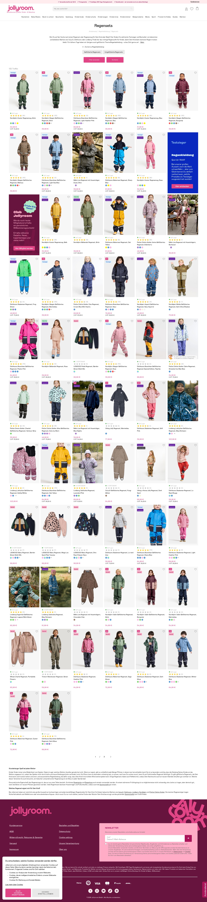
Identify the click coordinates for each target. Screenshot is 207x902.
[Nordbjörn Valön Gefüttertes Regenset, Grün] (106, 620)
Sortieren (115, 60)
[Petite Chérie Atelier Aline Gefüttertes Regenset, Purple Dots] (47, 433)
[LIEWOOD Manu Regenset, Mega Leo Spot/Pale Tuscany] (13, 557)
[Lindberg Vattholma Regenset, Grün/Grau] (79, 496)
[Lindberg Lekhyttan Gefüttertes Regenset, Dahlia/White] (172, 433)
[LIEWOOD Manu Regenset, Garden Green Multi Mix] (11, 557)
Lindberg (135, 792)
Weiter (110, 757)
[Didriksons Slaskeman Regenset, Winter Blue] (176, 557)
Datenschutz (64, 831)
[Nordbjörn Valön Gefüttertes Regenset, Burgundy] (108, 620)
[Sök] (131, 8)
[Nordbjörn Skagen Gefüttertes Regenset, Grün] (42, 123)
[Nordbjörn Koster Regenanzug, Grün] (11, 123)
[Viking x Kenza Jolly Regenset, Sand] (140, 496)
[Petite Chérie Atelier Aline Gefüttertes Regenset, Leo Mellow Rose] (49, 433)
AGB (11, 831)
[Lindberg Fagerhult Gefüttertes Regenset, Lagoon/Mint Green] (11, 620)
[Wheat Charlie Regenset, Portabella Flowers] (11, 682)
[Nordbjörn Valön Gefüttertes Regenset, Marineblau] (110, 620)
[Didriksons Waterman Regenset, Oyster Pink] (108, 682)
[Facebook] (90, 891)
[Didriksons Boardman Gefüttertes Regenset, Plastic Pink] (108, 309)
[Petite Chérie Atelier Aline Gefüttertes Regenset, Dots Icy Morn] (42, 433)
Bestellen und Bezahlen (69, 825)
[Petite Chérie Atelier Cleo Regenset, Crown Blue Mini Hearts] (74, 309)
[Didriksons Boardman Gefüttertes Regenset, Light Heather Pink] (74, 123)
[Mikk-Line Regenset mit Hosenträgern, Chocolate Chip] (74, 620)
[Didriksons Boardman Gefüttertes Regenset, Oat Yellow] (110, 309)
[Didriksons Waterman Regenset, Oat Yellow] (108, 185)
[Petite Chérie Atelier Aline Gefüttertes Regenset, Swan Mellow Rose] (45, 433)
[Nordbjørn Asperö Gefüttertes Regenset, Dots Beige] (142, 309)
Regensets (114, 31)
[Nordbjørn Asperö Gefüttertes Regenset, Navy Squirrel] (138, 309)
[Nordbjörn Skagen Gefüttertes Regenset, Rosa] (106, 371)
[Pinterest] (117, 891)
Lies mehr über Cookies (14, 884)
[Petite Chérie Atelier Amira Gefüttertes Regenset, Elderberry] (138, 247)
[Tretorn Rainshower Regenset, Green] (42, 682)
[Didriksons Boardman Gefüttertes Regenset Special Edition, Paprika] (138, 371)
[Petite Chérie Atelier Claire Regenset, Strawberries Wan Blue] (169, 371)
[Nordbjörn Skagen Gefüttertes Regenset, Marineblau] (42, 309)
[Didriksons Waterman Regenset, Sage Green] (106, 682)
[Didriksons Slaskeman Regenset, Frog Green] (11, 309)
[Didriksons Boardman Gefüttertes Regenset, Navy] (106, 309)
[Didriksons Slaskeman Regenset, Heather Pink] (172, 557)
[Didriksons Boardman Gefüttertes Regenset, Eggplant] (81, 123)
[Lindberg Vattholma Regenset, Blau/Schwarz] (76, 496)
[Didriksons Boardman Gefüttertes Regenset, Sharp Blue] (113, 309)
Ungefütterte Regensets (114, 52)
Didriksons (128, 792)
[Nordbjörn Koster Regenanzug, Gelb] (17, 123)
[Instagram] (97, 891)
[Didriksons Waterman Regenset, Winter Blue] (110, 682)
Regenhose (89, 782)
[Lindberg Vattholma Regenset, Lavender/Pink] (74, 496)
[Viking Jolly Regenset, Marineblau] (106, 433)
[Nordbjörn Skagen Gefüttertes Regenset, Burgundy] (47, 123)
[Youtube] (103, 891)
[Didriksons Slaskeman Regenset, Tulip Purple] (13, 309)
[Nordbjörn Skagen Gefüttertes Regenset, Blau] (45, 123)
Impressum (14, 849)
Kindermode (93, 31)
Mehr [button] (142, 42)
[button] (192, 9)
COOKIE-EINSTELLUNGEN (45, 893)
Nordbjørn (142, 792)
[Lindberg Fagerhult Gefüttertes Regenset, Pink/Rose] (15, 620)
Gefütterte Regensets (92, 52)
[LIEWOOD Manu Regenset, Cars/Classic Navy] (17, 557)
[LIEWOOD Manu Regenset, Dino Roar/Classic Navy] (15, 557)
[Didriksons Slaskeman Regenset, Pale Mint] (15, 309)
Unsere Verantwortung (69, 843)
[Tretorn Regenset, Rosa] (45, 682)
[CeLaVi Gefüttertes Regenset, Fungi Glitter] (106, 496)
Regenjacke (78, 782)
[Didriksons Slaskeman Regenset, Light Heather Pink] (169, 557)
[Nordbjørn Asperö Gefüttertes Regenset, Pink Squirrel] (140, 309)
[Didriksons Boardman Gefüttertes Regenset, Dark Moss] (79, 123)
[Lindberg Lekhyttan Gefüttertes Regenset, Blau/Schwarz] (169, 433)
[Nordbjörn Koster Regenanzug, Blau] (13, 123)
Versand (13, 843)
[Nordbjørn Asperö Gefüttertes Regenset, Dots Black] (144, 309)
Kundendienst (205, 889)
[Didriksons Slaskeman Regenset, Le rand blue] (172, 496)
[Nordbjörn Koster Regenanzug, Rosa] (15, 123)
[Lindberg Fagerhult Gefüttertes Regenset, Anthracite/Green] (13, 620)
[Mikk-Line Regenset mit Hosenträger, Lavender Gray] (76, 185)
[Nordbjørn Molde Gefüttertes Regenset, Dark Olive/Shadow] (169, 309)
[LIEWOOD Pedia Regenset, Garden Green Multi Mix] (74, 371)
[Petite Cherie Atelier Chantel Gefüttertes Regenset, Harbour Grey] (11, 433)
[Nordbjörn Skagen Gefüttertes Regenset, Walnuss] (49, 123)
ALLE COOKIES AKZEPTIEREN (18, 893)
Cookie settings (66, 837)
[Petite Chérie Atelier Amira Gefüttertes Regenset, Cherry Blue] (140, 247)
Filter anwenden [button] (94, 60)
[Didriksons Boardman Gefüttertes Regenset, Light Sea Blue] (76, 123)
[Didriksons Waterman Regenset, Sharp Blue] (106, 185)
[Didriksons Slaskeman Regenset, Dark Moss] (174, 557)
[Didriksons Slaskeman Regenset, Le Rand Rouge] (169, 496)
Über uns (63, 849)
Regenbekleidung (104, 31)
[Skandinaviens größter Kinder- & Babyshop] (21, 8)
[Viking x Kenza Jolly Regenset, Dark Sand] (138, 496)
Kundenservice (195, 2)
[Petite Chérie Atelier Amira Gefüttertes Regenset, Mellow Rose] (142, 247)
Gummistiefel (104, 785)
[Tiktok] (110, 891)
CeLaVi (121, 792)
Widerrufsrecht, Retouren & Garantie (25, 837)
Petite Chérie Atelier (157, 792)
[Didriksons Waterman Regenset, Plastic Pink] (110, 185)
